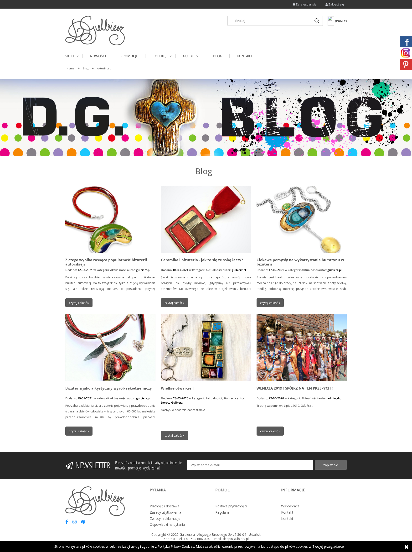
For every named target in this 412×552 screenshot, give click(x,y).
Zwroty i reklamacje (165, 518)
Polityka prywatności (231, 506)
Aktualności (118, 270)
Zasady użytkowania (165, 512)
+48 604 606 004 (197, 538)
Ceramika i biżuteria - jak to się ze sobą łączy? (202, 260)
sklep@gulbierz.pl (235, 538)
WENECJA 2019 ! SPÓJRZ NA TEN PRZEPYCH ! (295, 388)
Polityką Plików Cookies (176, 546)
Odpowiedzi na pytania (167, 524)
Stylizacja (229, 398)
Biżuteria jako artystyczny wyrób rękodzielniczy (108, 388)
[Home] (95, 30)
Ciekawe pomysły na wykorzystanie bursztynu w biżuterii (300, 262)
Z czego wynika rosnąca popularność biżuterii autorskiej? (106, 262)
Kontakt (287, 512)
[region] (206, 117)
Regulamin (223, 512)
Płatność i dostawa (164, 506)
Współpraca (290, 506)
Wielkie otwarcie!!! (177, 388)
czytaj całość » (79, 303)
